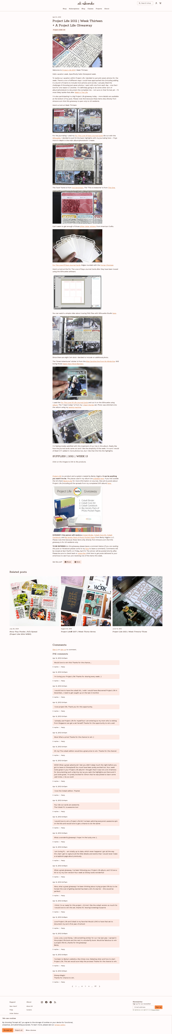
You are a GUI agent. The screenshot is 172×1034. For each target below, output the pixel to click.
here (114, 313)
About (106, 9)
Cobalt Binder (88, 535)
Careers (29, 1010)
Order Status (14, 1013)
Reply (63, 667)
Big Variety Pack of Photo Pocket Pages (80, 537)
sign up (63, 650)
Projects (99, 9)
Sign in (55, 650)
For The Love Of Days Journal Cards (89, 136)
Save (79, 562)
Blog (83, 9)
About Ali (29, 1006)
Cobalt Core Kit (100, 535)
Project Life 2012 (68, 70)
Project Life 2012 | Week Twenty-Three (130, 632)
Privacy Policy (155, 1010)
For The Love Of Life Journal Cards (74, 402)
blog (87, 549)
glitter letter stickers (88, 226)
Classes (90, 9)
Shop (65, 9)
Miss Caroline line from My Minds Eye (100, 361)
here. (109, 483)
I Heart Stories (88, 405)
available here (98, 478)
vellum (55, 405)
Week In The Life (81, 92)
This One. (111, 188)
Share (69, 562)
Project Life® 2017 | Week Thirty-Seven (78, 632)
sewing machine (75, 407)
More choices (31, 1030)
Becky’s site (67, 481)
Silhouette (57, 138)
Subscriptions (74, 9)
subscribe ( (82, 553)
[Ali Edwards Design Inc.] (86, 3)
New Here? (13, 1006)
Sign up (158, 1007)
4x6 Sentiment (77, 188)
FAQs (11, 1010)
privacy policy (60, 1025)
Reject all (18, 1030)
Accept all (8, 1030)
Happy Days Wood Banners (73, 364)
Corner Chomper (106, 265)
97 (95, 986)
